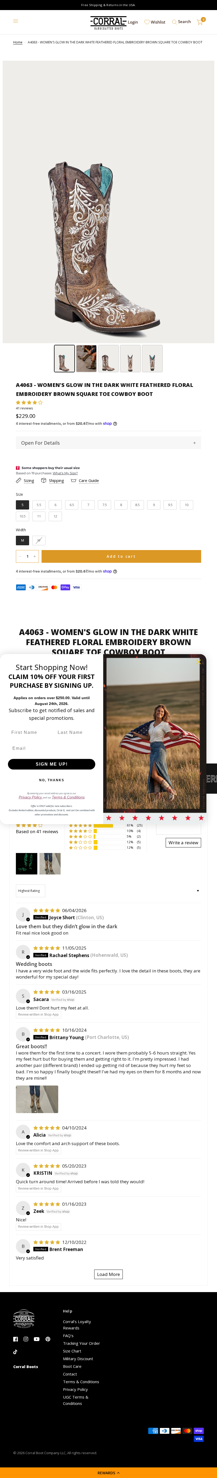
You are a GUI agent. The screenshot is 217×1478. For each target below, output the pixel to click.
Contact (70, 1374)
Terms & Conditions (81, 1381)
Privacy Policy (75, 1389)
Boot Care (72, 1366)
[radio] (22, 505)
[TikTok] (17, 1352)
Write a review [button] (183, 843)
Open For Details (40, 443)
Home (17, 42)
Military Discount (78, 1358)
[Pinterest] (50, 1339)
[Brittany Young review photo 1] (37, 1099)
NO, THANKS (51, 780)
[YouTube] (38, 1339)
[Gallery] (108, 217)
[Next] (206, 202)
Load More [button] (108, 1274)
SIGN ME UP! (52, 764)
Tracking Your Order (81, 1343)
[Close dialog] (198, 662)
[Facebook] (17, 1339)
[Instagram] (28, 1339)
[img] (47, 910)
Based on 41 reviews (37, 831)
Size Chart (72, 1351)
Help (68, 1311)
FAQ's (68, 1335)
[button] (108, 1472)
